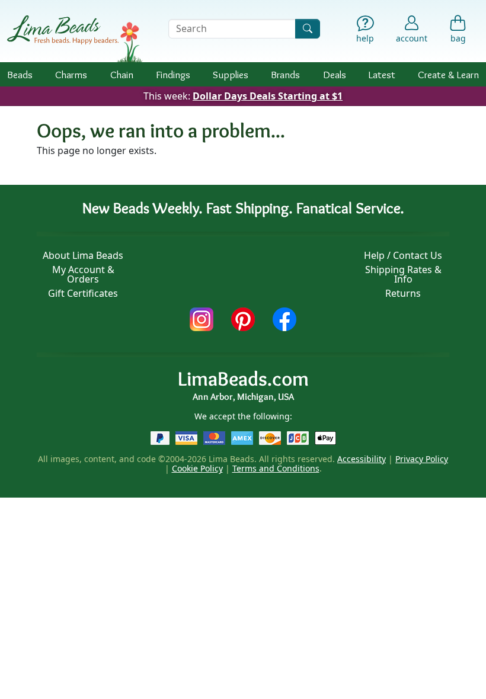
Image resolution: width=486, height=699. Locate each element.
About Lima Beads (83, 255)
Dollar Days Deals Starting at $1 (268, 95)
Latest (382, 74)
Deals (334, 74)
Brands (285, 74)
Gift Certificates (83, 293)
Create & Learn (448, 74)
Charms (71, 74)
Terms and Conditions (275, 468)
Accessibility (361, 458)
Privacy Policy (421, 458)
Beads (20, 74)
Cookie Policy (197, 468)
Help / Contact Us (403, 255)
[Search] (307, 29)
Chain (121, 74)
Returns (403, 293)
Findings (173, 74)
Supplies (230, 74)
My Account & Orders (83, 274)
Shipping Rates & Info (403, 274)
